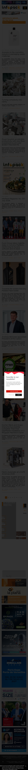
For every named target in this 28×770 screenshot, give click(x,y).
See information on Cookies (13, 769)
